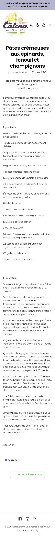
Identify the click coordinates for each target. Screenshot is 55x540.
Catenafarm (18, 526)
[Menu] (50, 25)
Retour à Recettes (29, 474)
